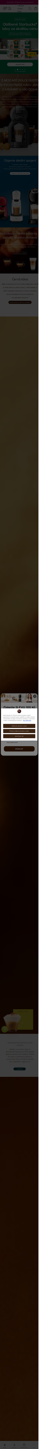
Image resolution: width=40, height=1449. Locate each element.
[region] (19, 724)
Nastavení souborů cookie (19, 726)
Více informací (27, 720)
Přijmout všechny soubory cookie (19, 731)
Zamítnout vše (19, 736)
